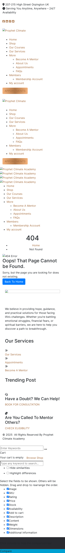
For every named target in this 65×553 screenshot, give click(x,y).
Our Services (13, 354)
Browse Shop (34, 457)
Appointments (14, 362)
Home (36, 245)
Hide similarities (19, 467)
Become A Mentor (16, 370)
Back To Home (14, 281)
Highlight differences (22, 473)
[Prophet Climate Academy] (18, 169)
